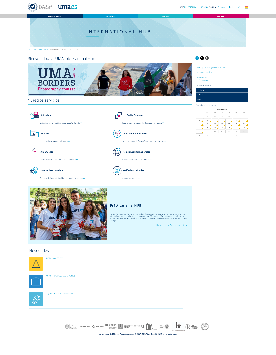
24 (199, 131)
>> (81, 123)
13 (222, 124)
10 (199, 124)
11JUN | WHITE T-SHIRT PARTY (59, 293)
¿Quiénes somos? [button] (54, 16)
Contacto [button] (221, 16)
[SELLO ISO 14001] (164, 326)
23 (244, 127)
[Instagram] (207, 58)
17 (199, 127)
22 (236, 127)
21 (229, 127)
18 (207, 127)
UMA (29, 49)
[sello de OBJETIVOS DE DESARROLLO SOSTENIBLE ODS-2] (71, 326)
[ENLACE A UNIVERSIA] (84, 326)
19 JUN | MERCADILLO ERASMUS (60, 276)
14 (229, 124)
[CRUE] (111, 326)
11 (207, 124)
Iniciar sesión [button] (236, 7)
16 (244, 124)
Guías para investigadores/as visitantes (212, 67)
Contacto (200, 90)
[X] (202, 58)
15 (236, 124)
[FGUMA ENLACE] (97, 326)
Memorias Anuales (204, 72)
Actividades (201, 95)
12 (215, 124)
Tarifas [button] (165, 16)
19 (215, 127)
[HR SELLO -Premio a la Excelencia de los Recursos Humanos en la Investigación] (178, 326)
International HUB (41, 49)
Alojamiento (202, 77)
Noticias (45, 133)
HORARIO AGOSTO (54, 258)
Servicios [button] (110, 16)
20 (222, 127)
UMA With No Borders (51, 170)
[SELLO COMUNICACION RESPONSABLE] (138, 326)
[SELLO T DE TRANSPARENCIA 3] (151, 326)
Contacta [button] (221, 7)
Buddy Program (135, 115)
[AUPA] (124, 326)
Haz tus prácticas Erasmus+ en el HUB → (172, 225)
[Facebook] (197, 58)
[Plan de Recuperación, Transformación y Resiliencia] (191, 326)
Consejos (204, 80)
